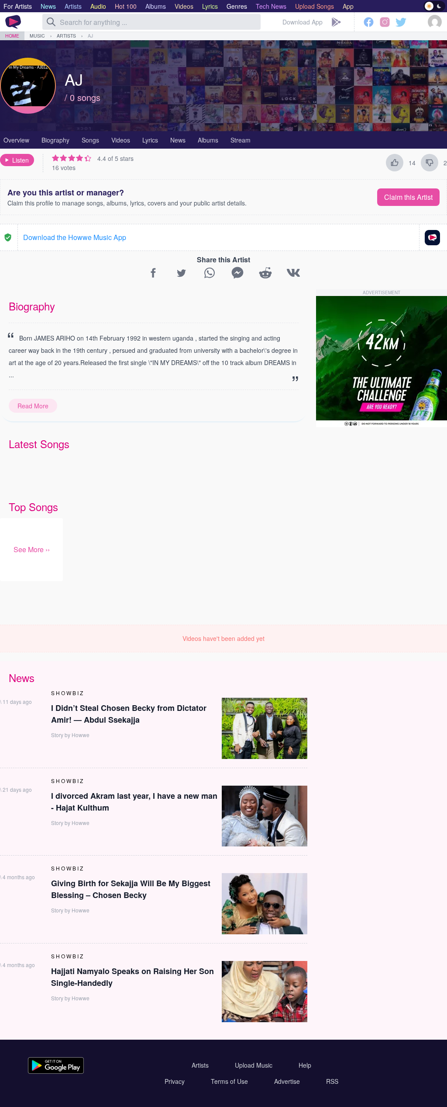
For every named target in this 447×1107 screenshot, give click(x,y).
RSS (332, 1081)
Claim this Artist (408, 197)
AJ (90, 35)
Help (305, 1065)
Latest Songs (39, 443)
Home (12, 35)
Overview (16, 140)
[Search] (51, 22)
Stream (240, 140)
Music (37, 35)
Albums (208, 140)
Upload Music (253, 1065)
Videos (120, 140)
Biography (55, 140)
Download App (302, 21)
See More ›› (32, 549)
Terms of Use (229, 1081)
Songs (90, 140)
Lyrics (150, 140)
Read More (32, 405)
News (178, 140)
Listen (20, 160)
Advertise (287, 1081)
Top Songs (33, 506)
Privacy (175, 1081)
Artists (66, 35)
